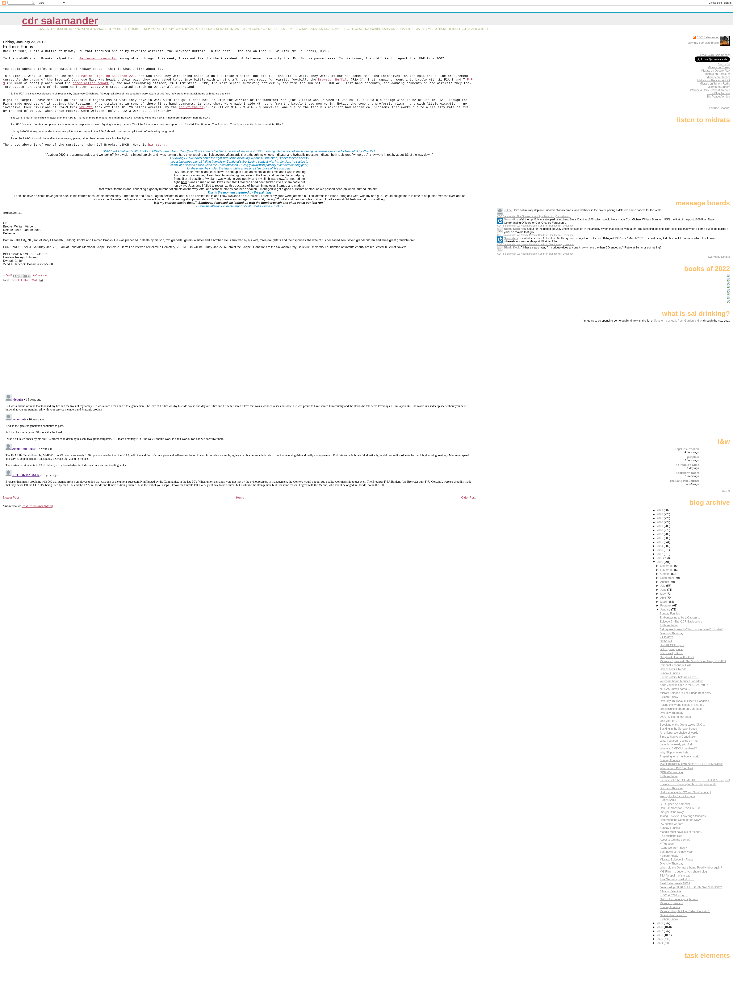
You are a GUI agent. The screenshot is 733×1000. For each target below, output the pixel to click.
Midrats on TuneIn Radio (715, 83)
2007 (660, 931)
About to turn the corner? (675, 839)
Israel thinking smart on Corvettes (681, 708)
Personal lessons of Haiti (675, 665)
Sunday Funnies (670, 613)
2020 (660, 522)
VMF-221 (86, 107)
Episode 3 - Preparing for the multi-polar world (688, 784)
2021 (660, 518)
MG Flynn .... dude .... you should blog (683, 871)
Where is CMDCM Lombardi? (678, 748)
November (667, 569)
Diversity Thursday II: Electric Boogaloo (684, 700)
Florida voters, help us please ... (679, 677)
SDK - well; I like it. (671, 653)
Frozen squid (668, 800)
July (663, 585)
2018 (660, 530)
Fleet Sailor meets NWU (675, 883)
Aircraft (16, 280)
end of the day (192, 107)
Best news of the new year (676, 851)
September (667, 577)
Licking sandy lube (671, 649)
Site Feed (724, 64)
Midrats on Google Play (715, 70)
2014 (660, 546)
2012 (660, 554)
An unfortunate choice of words (679, 732)
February (666, 605)
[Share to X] (22, 276)
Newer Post (11, 497)
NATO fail (666, 641)
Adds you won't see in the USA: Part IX (684, 684)
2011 (660, 558)
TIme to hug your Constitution (678, 736)
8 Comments (40, 275)
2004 (660, 942)
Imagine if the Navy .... (674, 812)
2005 (660, 938)
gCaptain (693, 457)
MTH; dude (667, 843)
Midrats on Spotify (718, 86)
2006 (660, 935)
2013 (660, 550)
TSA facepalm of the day (675, 875)
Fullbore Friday (18, 46)
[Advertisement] (706, 352)
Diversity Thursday (671, 633)
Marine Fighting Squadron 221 (108, 76)
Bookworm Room (687, 472)
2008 (660, 927)
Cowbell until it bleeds (673, 669)
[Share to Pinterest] (29, 276)
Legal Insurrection (687, 449)
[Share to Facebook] (25, 276)
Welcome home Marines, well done (681, 681)
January (665, 609)
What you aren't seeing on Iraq (678, 740)
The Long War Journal (684, 480)
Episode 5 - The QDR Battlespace (681, 621)
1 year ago (568, 225)
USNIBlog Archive (718, 93)
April (663, 597)
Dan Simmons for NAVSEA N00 (680, 808)
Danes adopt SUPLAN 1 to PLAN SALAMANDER (691, 887)
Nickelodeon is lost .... (673, 915)
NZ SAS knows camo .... (675, 688)
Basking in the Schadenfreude (678, 728)
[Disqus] (239, 338)
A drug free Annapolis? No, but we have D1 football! (691, 629)
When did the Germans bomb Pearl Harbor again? (691, 867)
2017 (660, 534)
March (664, 601)
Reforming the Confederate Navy (680, 819)
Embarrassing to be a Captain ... (680, 617)
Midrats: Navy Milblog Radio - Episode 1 (685, 911)
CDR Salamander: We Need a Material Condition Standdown (529, 225)
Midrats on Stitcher (718, 77)
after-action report (91, 83)
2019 (660, 526)
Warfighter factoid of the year (677, 796)
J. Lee (508, 210)
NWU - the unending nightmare (679, 899)
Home (240, 497)
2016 (660, 538)
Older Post (468, 497)
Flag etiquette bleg (671, 835)
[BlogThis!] (18, 276)
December (667, 565)
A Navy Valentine (670, 891)
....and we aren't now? (673, 847)
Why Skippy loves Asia (674, 752)
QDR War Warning (671, 772)
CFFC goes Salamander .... (677, 804)
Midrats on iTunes (719, 67)
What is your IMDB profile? (676, 768)
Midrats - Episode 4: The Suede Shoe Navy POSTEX (693, 661)
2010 (660, 562)
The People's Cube (686, 464)
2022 (660, 514)
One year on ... (669, 720)
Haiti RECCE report (672, 645)
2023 (660, 510)
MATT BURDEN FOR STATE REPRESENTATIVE (691, 764)
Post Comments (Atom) (37, 506)
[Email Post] (40, 280)
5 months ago (563, 216)
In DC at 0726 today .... (674, 895)
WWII (34, 280)
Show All (726, 491)
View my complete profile (703, 42)
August (665, 581)
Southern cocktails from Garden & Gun (678, 320)
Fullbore (25, 280)
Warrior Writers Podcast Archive (710, 90)
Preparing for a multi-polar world (679, 756)
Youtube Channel (719, 108)
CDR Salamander (60, 21)
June (663, 589)
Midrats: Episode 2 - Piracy (676, 859)
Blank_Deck (512, 228)
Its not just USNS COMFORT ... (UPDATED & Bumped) (695, 780)
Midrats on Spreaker (717, 73)
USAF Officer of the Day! (675, 716)
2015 (660, 542)
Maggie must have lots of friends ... (681, 831)
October (665, 573)
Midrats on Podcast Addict (713, 80)
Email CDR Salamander (715, 54)
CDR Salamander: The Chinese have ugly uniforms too (525, 216)
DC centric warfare (671, 823)
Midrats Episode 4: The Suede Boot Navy (685, 692)
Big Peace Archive (718, 96)
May (663, 593)
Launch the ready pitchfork (676, 744)
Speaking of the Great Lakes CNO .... (683, 724)
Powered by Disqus (718, 256)
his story (156, 145)
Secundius (511, 219)
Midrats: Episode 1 (671, 903)
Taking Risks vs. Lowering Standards (683, 816)
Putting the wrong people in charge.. (682, 704)
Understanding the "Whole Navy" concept (685, 792)
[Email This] (14, 276)
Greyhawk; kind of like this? (677, 657)
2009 (660, 923)
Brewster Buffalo (333, 79)
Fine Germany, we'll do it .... (677, 879)
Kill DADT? (666, 637)
